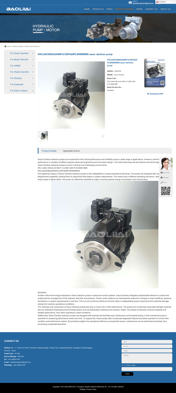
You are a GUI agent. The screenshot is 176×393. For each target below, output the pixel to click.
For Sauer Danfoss (19, 53)
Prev (39, 136)
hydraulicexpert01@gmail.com (143, 3)
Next (103, 136)
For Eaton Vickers (18, 90)
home (87, 9)
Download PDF (156, 93)
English (162, 2)
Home (9, 46)
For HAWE (15, 65)
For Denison (16, 78)
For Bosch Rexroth (19, 59)
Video (109, 9)
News (139, 9)
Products (98, 9)
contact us (151, 9)
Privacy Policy (91, 389)
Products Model (124, 9)
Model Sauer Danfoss (32, 46)
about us (165, 9)
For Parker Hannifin (19, 71)
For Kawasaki (16, 84)
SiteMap (82, 389)
